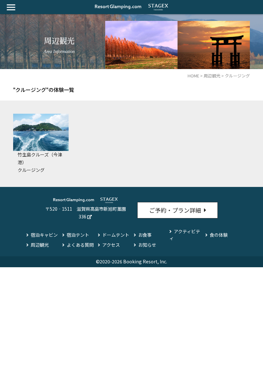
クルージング (31, 170)
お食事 (145, 235)
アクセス (111, 245)
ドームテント (115, 235)
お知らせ (147, 245)
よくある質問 (80, 245)
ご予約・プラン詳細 (175, 210)
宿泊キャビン (44, 235)
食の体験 (219, 235)
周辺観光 (40, 245)
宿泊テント (78, 235)
